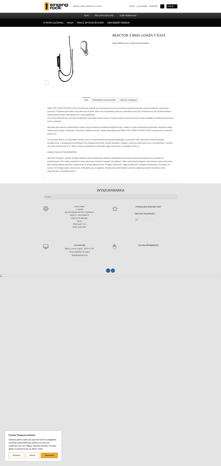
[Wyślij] (174, 196)
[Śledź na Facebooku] (108, 270)
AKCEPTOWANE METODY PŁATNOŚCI (79, 212)
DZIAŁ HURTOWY (79, 227)
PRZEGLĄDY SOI (79, 224)
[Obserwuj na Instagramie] (113, 270)
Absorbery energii (118, 23)
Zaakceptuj (49, 455)
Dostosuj (16, 455)
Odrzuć (32, 455)
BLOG (79, 221)
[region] (33, 446)
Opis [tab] (86, 100)
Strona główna (53, 23)
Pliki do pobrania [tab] (128, 100)
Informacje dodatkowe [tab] (104, 100)
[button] (142, 6)
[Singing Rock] (56, 6)
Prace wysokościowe (90, 23)
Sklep (70, 23)
